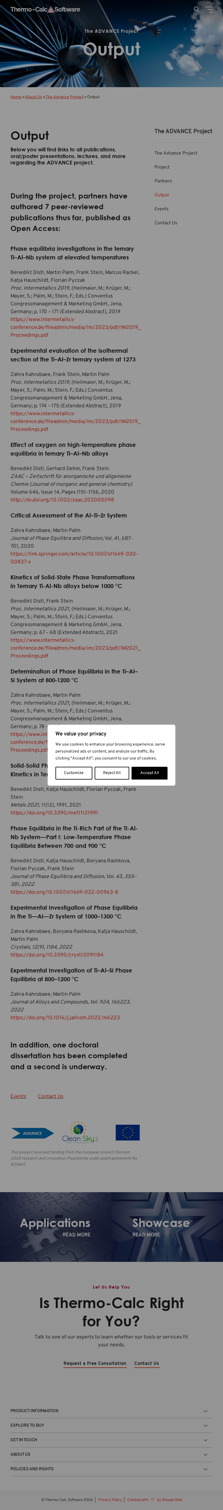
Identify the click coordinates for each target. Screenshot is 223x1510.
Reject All (112, 773)
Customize (74, 773)
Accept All (149, 773)
